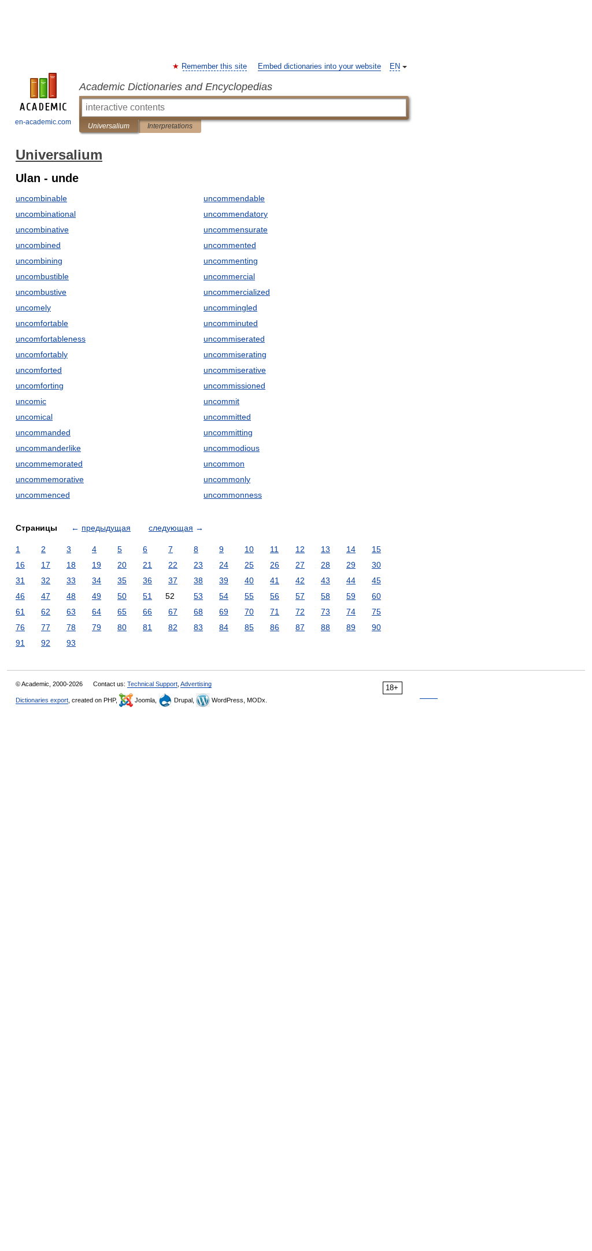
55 (249, 596)
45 (376, 580)
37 (172, 580)
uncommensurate (236, 229)
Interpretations (170, 126)
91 (20, 642)
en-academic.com (43, 122)
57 (300, 596)
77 (45, 627)
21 (147, 564)
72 (300, 611)
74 (351, 611)
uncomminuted (231, 323)
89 (351, 627)
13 (325, 549)
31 (20, 580)
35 (122, 580)
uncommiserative (235, 370)
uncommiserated (234, 338)
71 (274, 611)
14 (351, 549)
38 (198, 580)
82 (172, 627)
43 (325, 580)
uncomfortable (42, 323)
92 (45, 642)
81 (147, 627)
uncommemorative (50, 479)
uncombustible (42, 276)
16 (20, 564)
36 (147, 580)
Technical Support (152, 683)
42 (300, 580)
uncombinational (46, 214)
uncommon (224, 463)
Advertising (196, 683)
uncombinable (41, 198)
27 (300, 564)
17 (45, 564)
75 (376, 611)
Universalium (109, 126)
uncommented (230, 245)
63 (71, 611)
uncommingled (230, 307)
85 (249, 627)
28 (325, 564)
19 (96, 564)
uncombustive (41, 292)
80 (122, 627)
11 (274, 549)
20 (122, 564)
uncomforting (40, 385)
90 (376, 627)
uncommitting (228, 432)
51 (147, 596)
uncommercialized (237, 292)
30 (376, 564)
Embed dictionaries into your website (319, 66)
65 (122, 611)
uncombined (38, 245)
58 (325, 596)
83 (198, 627)
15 (376, 549)
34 (96, 580)
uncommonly (227, 479)
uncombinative (42, 229)
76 (20, 627)
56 (274, 596)
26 (274, 564)
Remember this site (215, 66)
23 (198, 564)
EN (395, 66)
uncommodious (232, 448)
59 (351, 596)
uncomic (31, 401)
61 (20, 611)
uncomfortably (42, 354)
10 (249, 549)
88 (325, 627)
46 (20, 596)
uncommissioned (234, 385)
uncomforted (39, 370)
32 (45, 580)
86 (274, 627)
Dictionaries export (42, 700)
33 (71, 580)
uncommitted (227, 416)
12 (300, 549)
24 (223, 564)
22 (172, 564)
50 (122, 596)
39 (223, 580)
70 (249, 611)
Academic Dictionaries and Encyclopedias (175, 86)
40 (249, 580)
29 (351, 564)
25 (249, 564)
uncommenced (43, 494)
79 (96, 627)
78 (71, 627)
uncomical (34, 416)
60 (376, 596)
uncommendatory (236, 214)
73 (325, 611)
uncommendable (234, 198)
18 (71, 564)
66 (147, 611)
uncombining (39, 260)
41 (274, 580)
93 (71, 642)
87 (300, 627)
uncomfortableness (51, 338)
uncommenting (231, 260)
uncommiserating (235, 354)
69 (223, 611)
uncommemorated (49, 463)
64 (96, 611)
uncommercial (229, 276)
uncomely (33, 307)
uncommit (221, 401)
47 (45, 596)
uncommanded (43, 432)
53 (198, 596)
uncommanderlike (48, 448)
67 (172, 611)
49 (96, 596)
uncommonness (233, 494)
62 (45, 611)
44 (351, 580)
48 (71, 596)
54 (223, 596)
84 (223, 627)
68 (198, 611)
